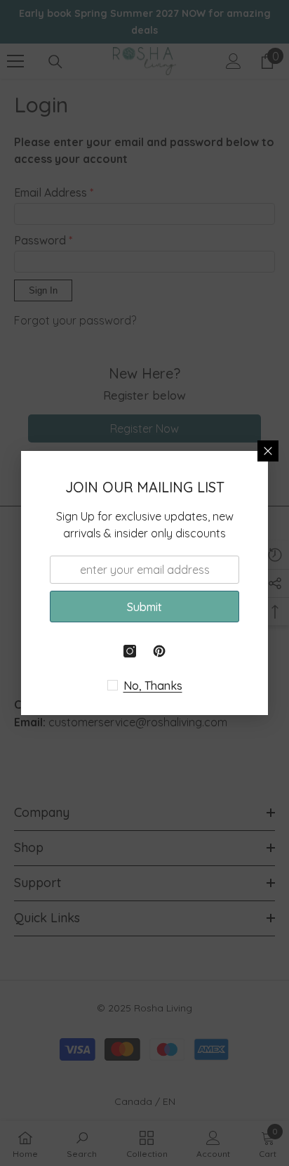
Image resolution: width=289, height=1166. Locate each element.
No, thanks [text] (152, 686)
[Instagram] (129, 651)
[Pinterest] (159, 651)
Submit (144, 607)
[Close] (267, 450)
